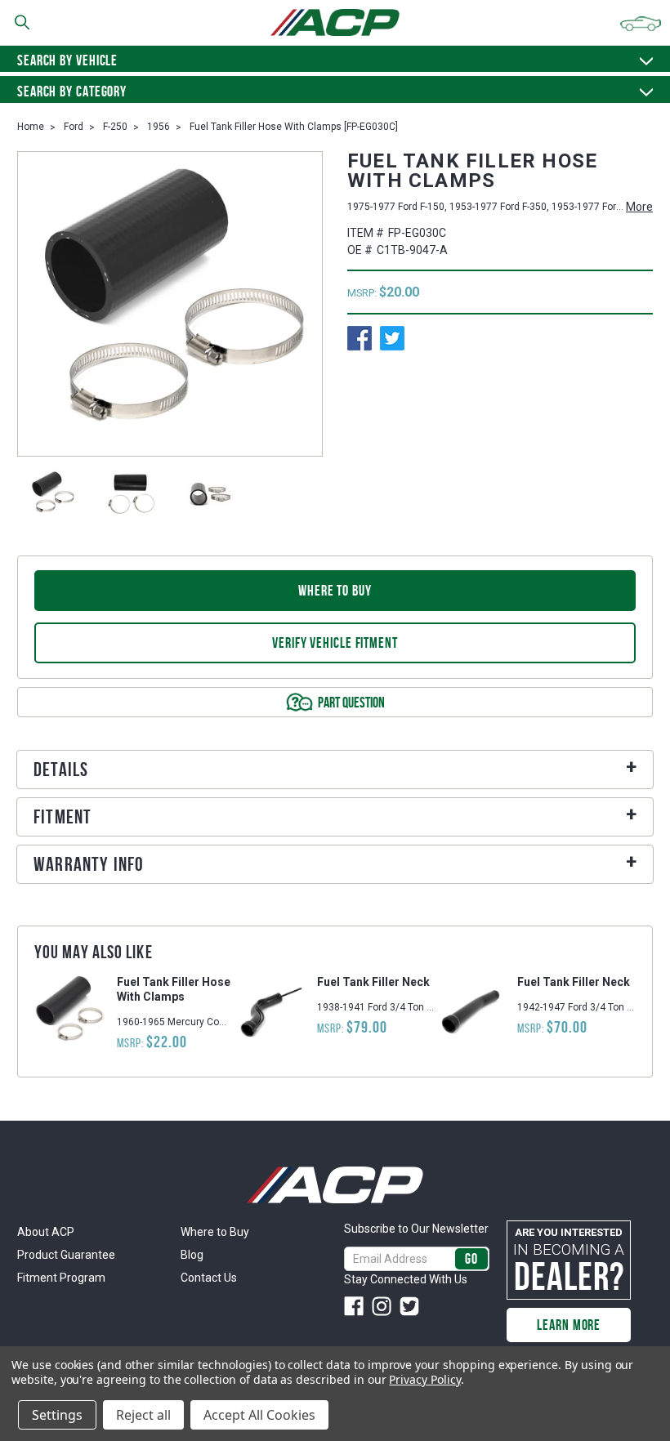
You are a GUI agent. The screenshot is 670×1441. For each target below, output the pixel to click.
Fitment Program (61, 1277)
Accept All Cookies (259, 1415)
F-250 (115, 126)
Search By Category (72, 91)
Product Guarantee (66, 1254)
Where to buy (335, 590)
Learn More (569, 1325)
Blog (192, 1254)
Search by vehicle (67, 60)
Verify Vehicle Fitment (335, 643)
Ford (73, 126)
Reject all (143, 1415)
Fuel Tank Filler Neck (373, 981)
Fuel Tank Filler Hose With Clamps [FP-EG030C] (294, 126)
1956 (158, 126)
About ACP (45, 1231)
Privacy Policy (424, 1379)
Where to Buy (215, 1231)
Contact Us (209, 1277)
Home (30, 126)
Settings (57, 1415)
